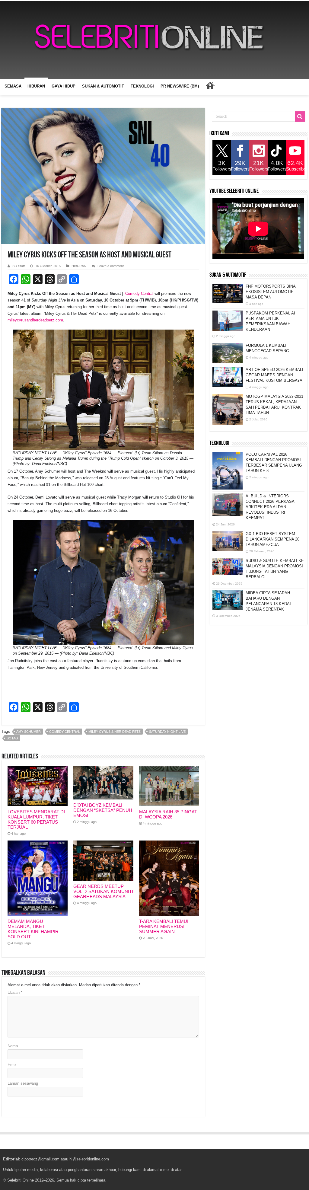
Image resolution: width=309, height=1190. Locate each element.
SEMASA (13, 86)
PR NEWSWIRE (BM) (180, 86)
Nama (13, 1046)
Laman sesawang (23, 1083)
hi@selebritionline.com (89, 1159)
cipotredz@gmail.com (40, 1159)
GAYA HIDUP (63, 86)
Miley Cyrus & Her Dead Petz (114, 731)
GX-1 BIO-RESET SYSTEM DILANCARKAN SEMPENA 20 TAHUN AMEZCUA (272, 539)
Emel (12, 1064)
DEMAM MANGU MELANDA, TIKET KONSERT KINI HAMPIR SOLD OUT (33, 929)
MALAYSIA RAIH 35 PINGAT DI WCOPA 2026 (168, 814)
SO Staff (18, 266)
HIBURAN (36, 86)
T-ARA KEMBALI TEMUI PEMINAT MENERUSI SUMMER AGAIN (163, 926)
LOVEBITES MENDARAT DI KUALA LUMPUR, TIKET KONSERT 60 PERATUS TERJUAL (36, 819)
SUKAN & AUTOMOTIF (103, 86)
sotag (12, 738)
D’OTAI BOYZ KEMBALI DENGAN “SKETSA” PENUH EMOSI (102, 810)
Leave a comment (110, 266)
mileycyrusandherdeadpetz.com (35, 320)
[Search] (300, 116)
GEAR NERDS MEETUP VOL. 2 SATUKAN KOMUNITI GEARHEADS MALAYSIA (103, 891)
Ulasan (15, 992)
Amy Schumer (28, 731)
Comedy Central (139, 293)
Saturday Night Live (167, 731)
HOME (210, 85)
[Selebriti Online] (154, 40)
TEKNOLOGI (142, 86)
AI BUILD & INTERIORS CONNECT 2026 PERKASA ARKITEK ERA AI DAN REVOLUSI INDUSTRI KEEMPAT (270, 507)
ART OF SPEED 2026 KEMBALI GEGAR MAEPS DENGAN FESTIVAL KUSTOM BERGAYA (274, 375)
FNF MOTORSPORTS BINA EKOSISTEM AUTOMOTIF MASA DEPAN (270, 291)
